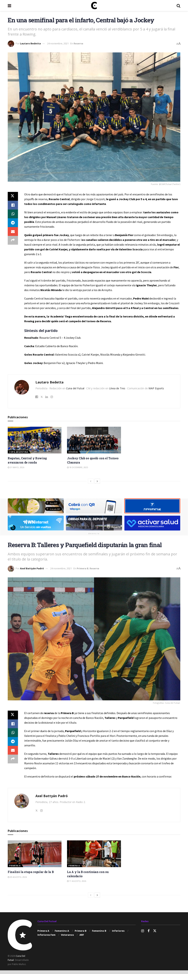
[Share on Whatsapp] (13, 213)
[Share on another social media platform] (13, 240)
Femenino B (99, 930)
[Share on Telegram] (13, 222)
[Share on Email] (13, 231)
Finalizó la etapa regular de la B (31, 872)
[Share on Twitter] (13, 196)
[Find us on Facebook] (148, 931)
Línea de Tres (117, 388)
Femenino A (62, 930)
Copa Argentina (18, 452)
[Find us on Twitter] (154, 931)
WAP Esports (156, 388)
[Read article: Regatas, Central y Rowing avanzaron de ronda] (35, 440)
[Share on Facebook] (13, 205)
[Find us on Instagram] (142, 931)
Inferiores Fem (46, 934)
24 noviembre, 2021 (58, 43)
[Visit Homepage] (94, 5)
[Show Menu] (9, 5)
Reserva (78, 43)
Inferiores (118, 930)
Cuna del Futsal (75, 388)
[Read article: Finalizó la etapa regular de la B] (35, 853)
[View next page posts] (97, 481)
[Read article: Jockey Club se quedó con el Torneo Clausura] (94, 440)
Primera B (82, 568)
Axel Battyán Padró (32, 568)
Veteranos (67, 934)
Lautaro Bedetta (30, 43)
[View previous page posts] (90, 481)
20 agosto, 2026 (18, 877)
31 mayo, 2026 (16, 467)
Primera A (15, 865)
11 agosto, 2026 (77, 881)
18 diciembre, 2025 (78, 467)
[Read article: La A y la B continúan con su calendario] (94, 853)
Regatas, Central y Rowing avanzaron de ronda (27, 460)
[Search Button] (178, 5)
